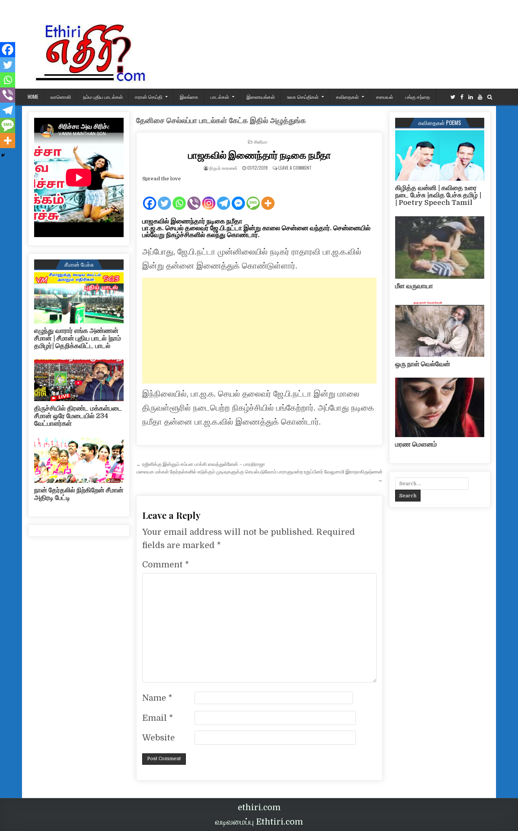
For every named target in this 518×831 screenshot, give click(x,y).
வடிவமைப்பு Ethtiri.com (259, 821)
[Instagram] (208, 197)
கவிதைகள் (347, 96)
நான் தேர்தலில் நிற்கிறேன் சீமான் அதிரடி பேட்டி (78, 493)
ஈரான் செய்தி (148, 96)
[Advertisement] (259, 331)
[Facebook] (461, 97)
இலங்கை (189, 96)
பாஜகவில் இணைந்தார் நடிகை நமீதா (259, 154)
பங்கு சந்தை (417, 96)
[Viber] (194, 197)
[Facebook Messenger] (238, 197)
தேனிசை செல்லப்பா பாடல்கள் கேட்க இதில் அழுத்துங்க (221, 120)
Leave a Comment (295, 167)
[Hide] (3, 155)
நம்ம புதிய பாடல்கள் (103, 96)
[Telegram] (223, 197)
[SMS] (253, 197)
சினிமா (260, 141)
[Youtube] (480, 97)
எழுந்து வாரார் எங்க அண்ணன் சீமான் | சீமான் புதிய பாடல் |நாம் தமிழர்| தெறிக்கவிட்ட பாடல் (77, 338)
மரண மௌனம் (416, 444)
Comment (165, 564)
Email (157, 718)
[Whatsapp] (179, 197)
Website (158, 737)
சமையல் (384, 96)
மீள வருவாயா (414, 286)
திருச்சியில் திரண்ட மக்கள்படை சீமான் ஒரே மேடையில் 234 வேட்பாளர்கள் (78, 416)
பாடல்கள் (219, 96)
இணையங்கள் (260, 96)
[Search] (489, 97)
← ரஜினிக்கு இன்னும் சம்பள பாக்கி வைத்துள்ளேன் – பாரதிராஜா (200, 464)
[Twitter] (453, 97)
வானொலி (60, 96)
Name (157, 698)
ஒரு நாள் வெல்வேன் (422, 364)
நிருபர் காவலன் (223, 167)
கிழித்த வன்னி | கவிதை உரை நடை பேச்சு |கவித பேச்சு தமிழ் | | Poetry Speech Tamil (438, 195)
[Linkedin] (470, 97)
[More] (268, 197)
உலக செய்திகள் (303, 96)
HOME (33, 96)
